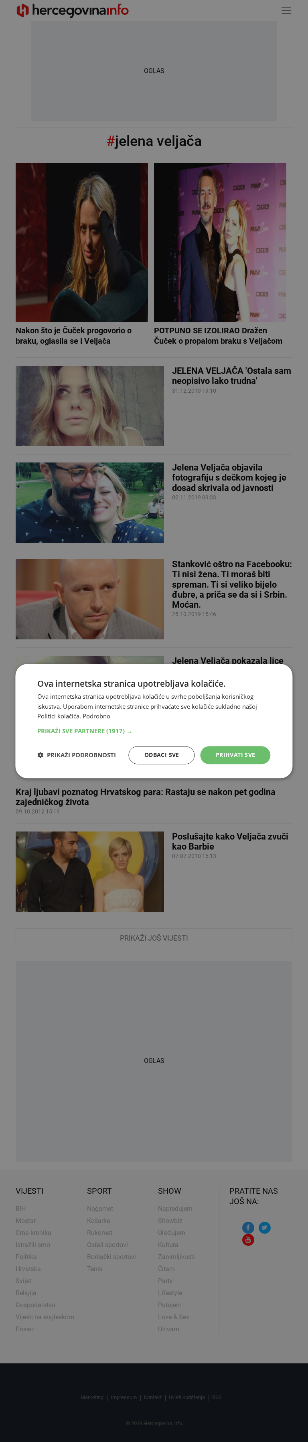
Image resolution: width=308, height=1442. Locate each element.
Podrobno (96, 716)
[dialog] (153, 721)
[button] (153, 730)
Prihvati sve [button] (235, 755)
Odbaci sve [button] (161, 755)
